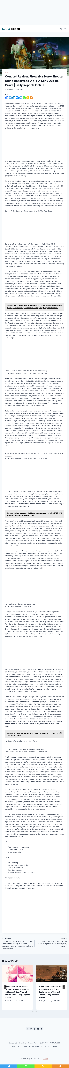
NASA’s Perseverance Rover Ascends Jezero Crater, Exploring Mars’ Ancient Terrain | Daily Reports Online (51, 991)
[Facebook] (6, 97)
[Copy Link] (27, 97)
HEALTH (55, 1046)
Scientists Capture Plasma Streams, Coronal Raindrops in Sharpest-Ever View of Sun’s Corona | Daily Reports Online (17, 991)
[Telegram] (20, 97)
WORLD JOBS (55, 1043)
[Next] (64, 987)
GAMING (47, 1046)
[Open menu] (65, 28)
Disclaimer (22, 1043)
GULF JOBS (44, 1043)
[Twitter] (10, 97)
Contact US (13, 1043)
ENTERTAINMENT (35, 1046)
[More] (31, 97)
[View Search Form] (61, 28)
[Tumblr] (41, 1028)
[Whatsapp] (24, 97)
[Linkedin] (13, 97)
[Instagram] (34, 1028)
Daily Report (10, 89)
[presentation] (17, 973)
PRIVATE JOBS (16, 1046)
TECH (6, 73)
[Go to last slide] (5, 987)
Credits (45, 1059)
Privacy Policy (33, 1043)
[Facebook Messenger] (17, 97)
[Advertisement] (34, 12)
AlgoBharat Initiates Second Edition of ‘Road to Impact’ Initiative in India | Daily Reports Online (52, 942)
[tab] (30, 1011)
